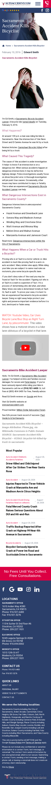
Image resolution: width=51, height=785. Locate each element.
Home (8, 46)
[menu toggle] (38, 4)
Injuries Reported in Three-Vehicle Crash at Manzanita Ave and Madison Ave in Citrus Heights (25, 487)
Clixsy (11, 767)
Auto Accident (12, 457)
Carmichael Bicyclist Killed (30, 147)
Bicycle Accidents (13, 543)
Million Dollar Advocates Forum (31, 410)
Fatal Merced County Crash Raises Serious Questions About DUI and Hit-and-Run (24, 510)
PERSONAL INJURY (10, 689)
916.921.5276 (11, 673)
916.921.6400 (14, 669)
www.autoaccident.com (13, 405)
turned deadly (28, 122)
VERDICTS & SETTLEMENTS (14, 693)
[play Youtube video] (25, 348)
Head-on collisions (22, 503)
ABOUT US (6, 685)
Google (30, 396)
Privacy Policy (15, 742)
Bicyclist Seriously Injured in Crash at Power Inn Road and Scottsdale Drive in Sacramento (24, 550)
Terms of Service (33, 742)
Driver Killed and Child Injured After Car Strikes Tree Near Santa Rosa (25, 467)
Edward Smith (31, 52)
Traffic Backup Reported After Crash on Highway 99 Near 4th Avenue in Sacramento (23, 530)
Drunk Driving (23, 500)
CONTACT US (8, 697)
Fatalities (19, 460)
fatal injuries (30, 382)
